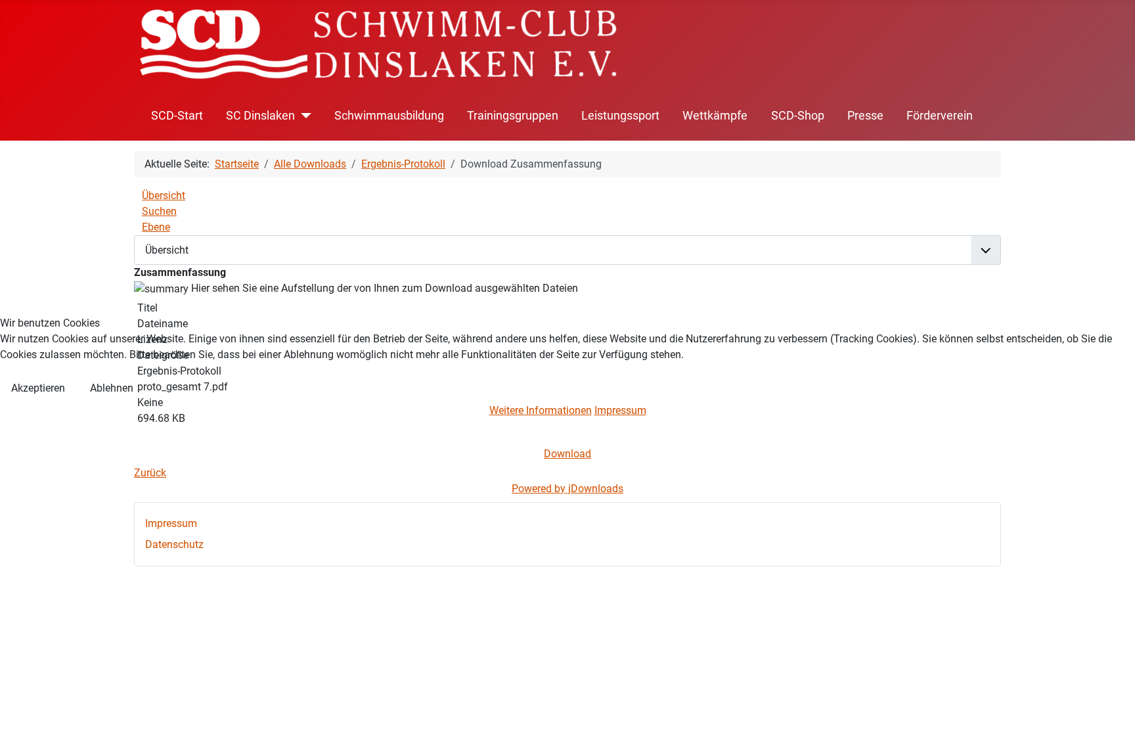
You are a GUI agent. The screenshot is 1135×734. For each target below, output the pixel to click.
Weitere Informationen (540, 410)
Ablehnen (111, 388)
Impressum (620, 410)
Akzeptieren (38, 388)
